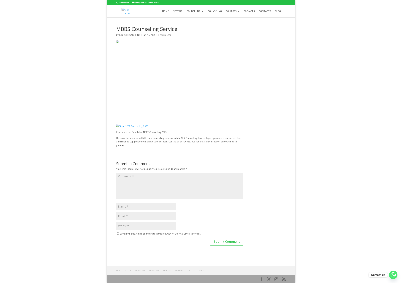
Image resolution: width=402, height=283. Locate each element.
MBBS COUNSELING (129, 34)
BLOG (278, 11)
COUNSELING (194, 11)
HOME (165, 11)
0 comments (164, 34)
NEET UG (177, 11)
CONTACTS (265, 11)
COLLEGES (231, 11)
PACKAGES (249, 11)
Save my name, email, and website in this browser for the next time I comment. (160, 233)
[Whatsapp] (393, 275)
